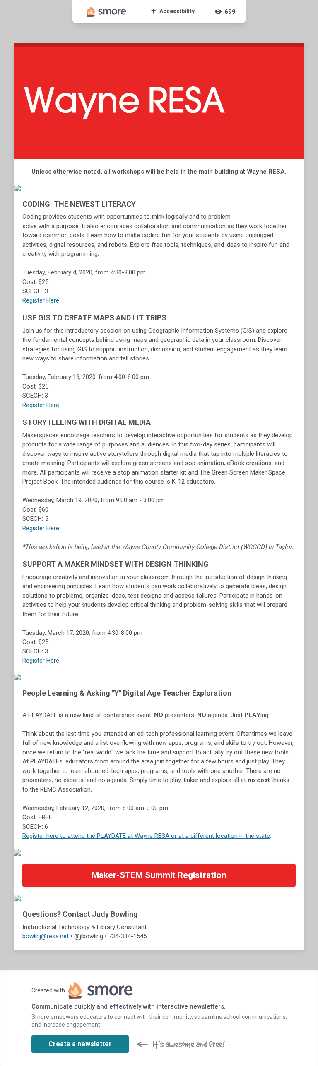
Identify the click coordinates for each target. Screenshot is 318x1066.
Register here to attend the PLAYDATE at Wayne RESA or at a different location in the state (146, 835)
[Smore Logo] (106, 11)
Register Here (40, 300)
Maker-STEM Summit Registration (159, 875)
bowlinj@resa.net (45, 936)
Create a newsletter (80, 1044)
